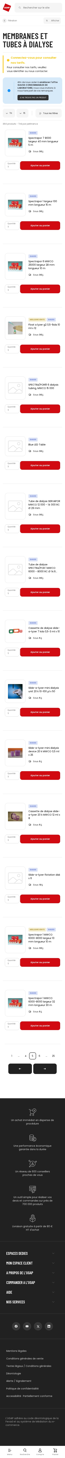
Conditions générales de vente (25, 1358)
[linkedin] (49, 1326)
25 (53, 1056)
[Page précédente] (20, 1069)
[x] (38, 1326)
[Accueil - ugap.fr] (7, 7)
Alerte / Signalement (18, 1381)
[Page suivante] (45, 1069)
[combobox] (9, 113)
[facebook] (16, 1326)
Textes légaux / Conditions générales (28, 1366)
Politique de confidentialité (22, 1388)
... (18, 1055)
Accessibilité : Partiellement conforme (29, 1396)
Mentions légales (16, 1351)
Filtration (12, 20)
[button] (9, 1452)
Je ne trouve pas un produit (33, 97)
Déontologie (13, 1373)
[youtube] (27, 1326)
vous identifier (15, 71)
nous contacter (38, 71)
